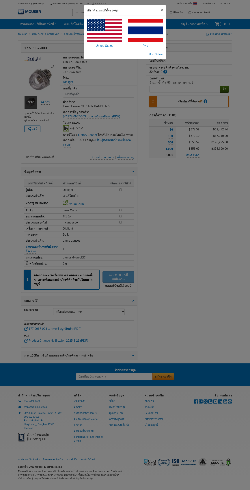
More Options (156, 54)
